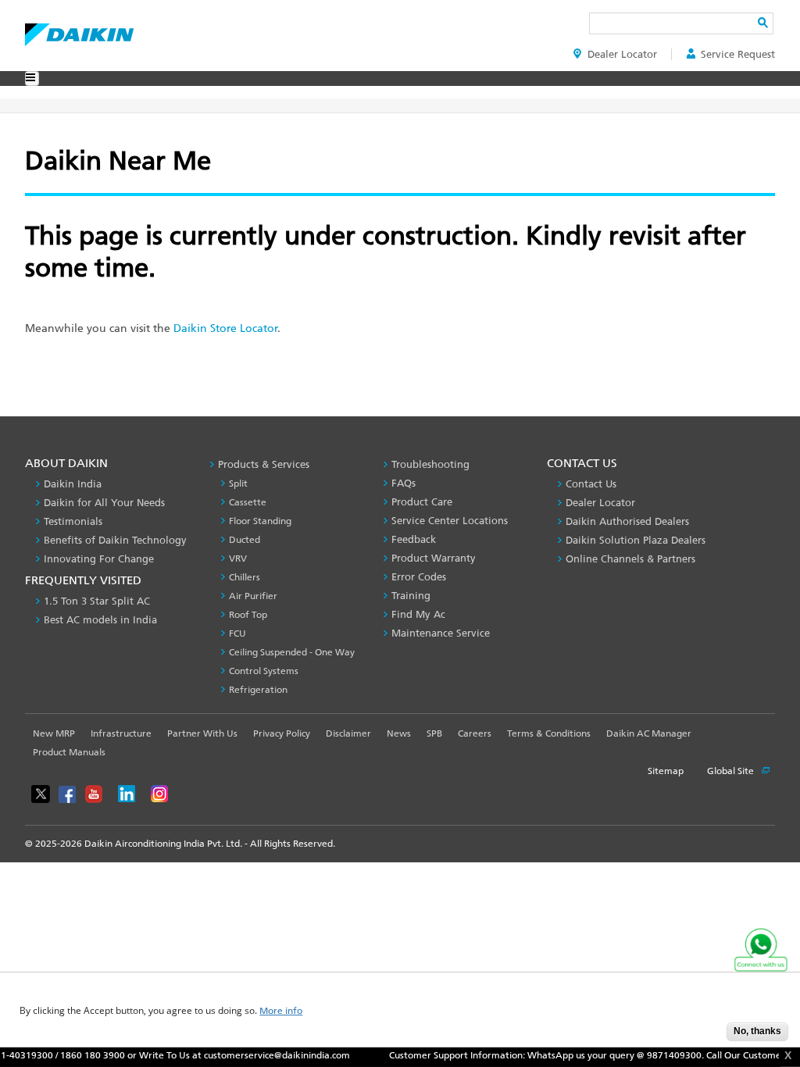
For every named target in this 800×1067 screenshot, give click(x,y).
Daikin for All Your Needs (104, 503)
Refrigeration (258, 689)
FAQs (403, 483)
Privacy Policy (281, 733)
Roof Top (248, 614)
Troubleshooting (430, 464)
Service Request (738, 54)
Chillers (244, 577)
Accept (703, 1036)
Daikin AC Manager (648, 733)
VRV (238, 558)
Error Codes (418, 577)
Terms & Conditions (549, 733)
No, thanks (757, 1031)
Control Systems (263, 671)
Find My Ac (418, 614)
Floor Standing (260, 521)
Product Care (421, 502)
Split (238, 483)
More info (280, 1011)
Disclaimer (348, 733)
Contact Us (591, 484)
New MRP (54, 733)
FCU (237, 633)
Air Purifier (253, 596)
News (399, 733)
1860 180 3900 (77, 1055)
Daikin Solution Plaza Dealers (635, 540)
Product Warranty (433, 558)
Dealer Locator (622, 54)
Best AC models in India (100, 620)
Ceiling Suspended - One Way (292, 652)
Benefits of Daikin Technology (115, 540)
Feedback (413, 539)
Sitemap (666, 770)
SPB (434, 733)
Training (410, 595)
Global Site (731, 770)
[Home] (79, 30)
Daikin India (73, 484)
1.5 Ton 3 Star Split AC (97, 601)
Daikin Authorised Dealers (627, 521)
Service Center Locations (449, 520)
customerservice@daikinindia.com (262, 1055)
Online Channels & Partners (630, 559)
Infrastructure (121, 733)
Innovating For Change (99, 559)
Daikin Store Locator (225, 328)
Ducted (244, 539)
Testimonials (73, 521)
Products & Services (263, 464)
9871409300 (659, 1055)
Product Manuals (69, 752)
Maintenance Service (440, 633)
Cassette (247, 502)
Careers (474, 733)
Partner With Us (202, 733)
